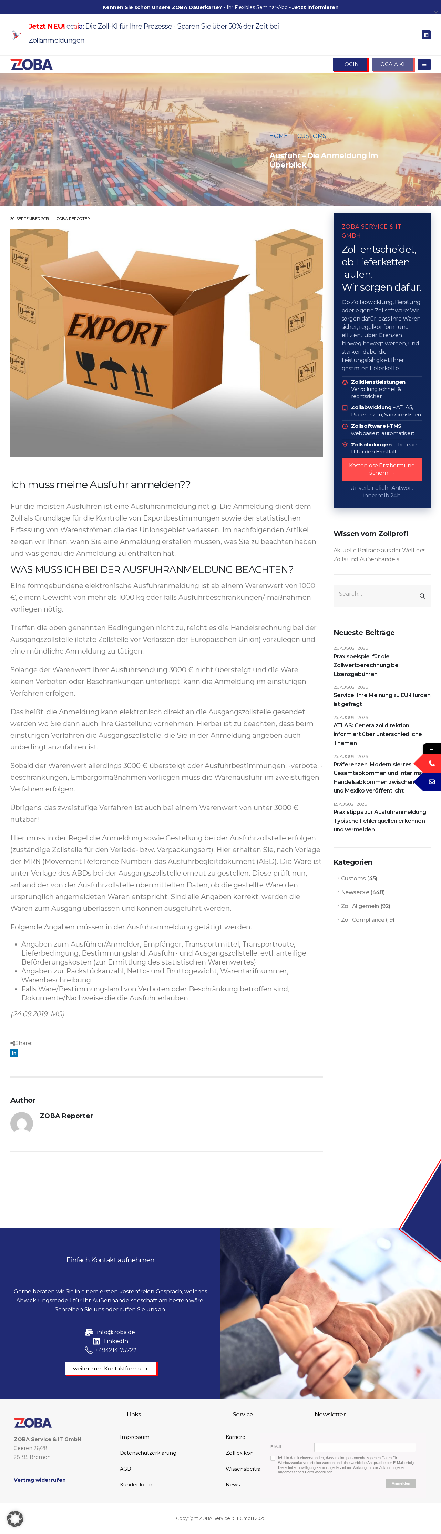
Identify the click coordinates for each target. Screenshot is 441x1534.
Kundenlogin (136, 1485)
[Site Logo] (31, 64)
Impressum (135, 1437)
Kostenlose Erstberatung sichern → (382, 469)
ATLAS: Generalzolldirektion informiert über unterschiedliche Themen (378, 734)
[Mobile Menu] (424, 64)
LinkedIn (14, 1053)
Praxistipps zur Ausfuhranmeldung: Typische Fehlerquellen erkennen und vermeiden (381, 821)
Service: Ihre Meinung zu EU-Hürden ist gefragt (382, 699)
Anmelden (401, 1483)
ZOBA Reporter (73, 218)
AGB (125, 1469)
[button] (15, 1519)
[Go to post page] (166, 343)
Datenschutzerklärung (148, 1453)
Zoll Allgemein (360, 906)
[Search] (422, 596)
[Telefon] (432, 763)
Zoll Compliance (362, 920)
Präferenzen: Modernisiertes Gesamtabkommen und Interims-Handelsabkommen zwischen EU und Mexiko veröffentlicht (379, 777)
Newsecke (355, 892)
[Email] (432, 782)
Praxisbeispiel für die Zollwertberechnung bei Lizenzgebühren (367, 665)
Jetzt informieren (315, 7)
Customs (353, 878)
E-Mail (275, 1447)
